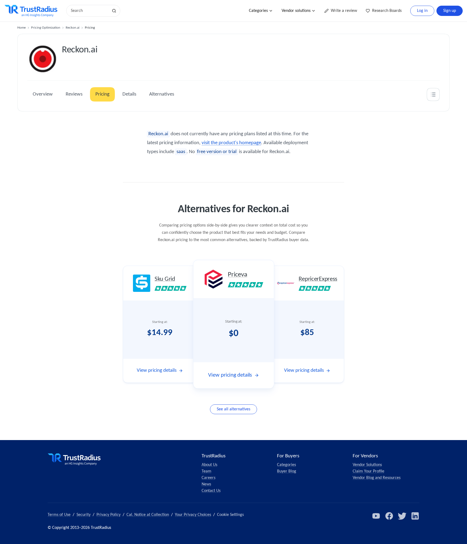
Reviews (74, 94)
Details (129, 94)
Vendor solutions (296, 11)
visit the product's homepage (231, 143)
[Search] (114, 10)
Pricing (102, 94)
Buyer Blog (286, 471)
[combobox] (89, 10)
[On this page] (433, 94)
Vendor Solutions (367, 465)
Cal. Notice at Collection (147, 515)
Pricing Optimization (45, 27)
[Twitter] (402, 516)
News (206, 484)
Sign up (449, 11)
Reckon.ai (72, 27)
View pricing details (156, 370)
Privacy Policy (108, 515)
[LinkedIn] (415, 516)
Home (21, 27)
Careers (208, 478)
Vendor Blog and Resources (377, 478)
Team (206, 471)
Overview (43, 94)
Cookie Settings (230, 515)
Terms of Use (59, 515)
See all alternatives (233, 409)
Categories (258, 11)
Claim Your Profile (368, 471)
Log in (422, 11)
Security (83, 515)
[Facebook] (389, 516)
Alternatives (161, 94)
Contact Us (211, 491)
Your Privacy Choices (193, 515)
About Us (209, 465)
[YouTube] (376, 516)
